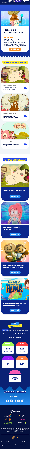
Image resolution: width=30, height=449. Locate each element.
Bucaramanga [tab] (23, 330)
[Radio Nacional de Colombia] (8, 419)
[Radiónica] (22, 419)
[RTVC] (15, 411)
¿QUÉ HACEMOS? (21, 392)
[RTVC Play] (22, 423)
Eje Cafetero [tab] (14, 330)
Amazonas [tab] (19, 337)
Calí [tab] (19, 334)
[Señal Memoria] (8, 423)
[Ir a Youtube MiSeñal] (11, 401)
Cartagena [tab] (25, 334)
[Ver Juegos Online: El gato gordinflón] (15, 175)
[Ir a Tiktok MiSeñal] (15, 401)
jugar (13, 196)
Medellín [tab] (11, 337)
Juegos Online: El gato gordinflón (10, 88)
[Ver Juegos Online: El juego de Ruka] (15, 289)
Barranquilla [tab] (12, 334)
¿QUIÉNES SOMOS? (9, 392)
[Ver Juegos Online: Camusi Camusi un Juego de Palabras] (15, 251)
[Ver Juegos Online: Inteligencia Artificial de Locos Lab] (15, 213)
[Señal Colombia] (7, 415)
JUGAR (13, 49)
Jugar (26, 88)
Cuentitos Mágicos (9, 85)
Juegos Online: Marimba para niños (10, 116)
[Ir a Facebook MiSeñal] (7, 401)
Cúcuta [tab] (5, 334)
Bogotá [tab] (5, 330)
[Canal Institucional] (22, 415)
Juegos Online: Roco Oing (11, 145)
